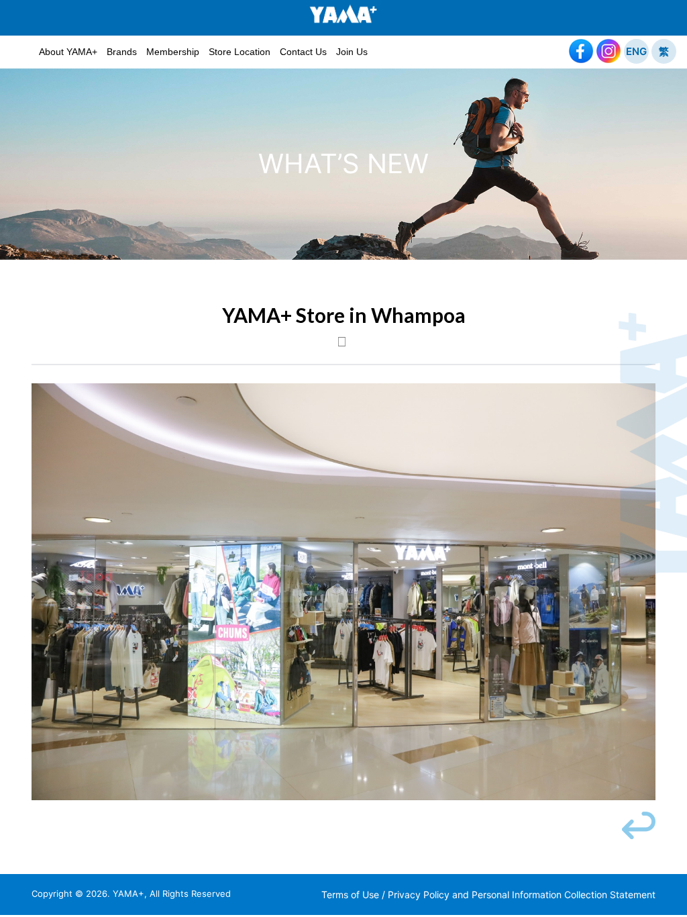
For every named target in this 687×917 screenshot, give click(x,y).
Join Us (352, 51)
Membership (172, 51)
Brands (122, 51)
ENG (636, 51)
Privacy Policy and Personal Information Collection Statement (521, 894)
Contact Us (303, 51)
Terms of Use (350, 894)
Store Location (239, 51)
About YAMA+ (68, 51)
